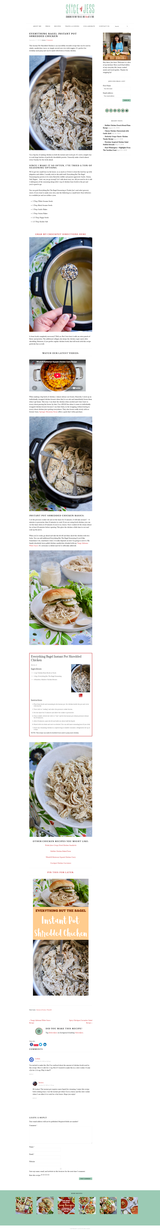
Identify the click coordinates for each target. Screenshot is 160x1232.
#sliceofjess (79, 1033)
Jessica (41, 1082)
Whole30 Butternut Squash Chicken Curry (61, 857)
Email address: (108, 93)
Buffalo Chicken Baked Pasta (61, 851)
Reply (31, 1074)
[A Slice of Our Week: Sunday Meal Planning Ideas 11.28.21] (129, 1205)
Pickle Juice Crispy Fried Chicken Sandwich (60, 845)
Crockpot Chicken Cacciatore (60, 863)
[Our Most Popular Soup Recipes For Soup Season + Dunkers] (66, 1205)
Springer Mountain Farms (48, 412)
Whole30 (49, 1010)
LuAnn (37, 1059)
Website (32, 1161)
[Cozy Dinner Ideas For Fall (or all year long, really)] (108, 1205)
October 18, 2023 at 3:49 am (43, 1061)
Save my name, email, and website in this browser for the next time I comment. (57, 1171)
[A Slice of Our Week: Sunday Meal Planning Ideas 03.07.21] (45, 1205)
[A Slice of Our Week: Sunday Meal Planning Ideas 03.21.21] (87, 1205)
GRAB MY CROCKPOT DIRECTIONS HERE (60, 234)
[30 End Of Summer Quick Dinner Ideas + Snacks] (24, 1205)
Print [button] (80, 696)
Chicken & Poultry (41, 1010)
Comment (33, 1125)
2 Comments (49, 40)
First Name (107, 86)
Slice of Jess (80, 11)
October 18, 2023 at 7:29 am (46, 1085)
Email (31, 1154)
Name (31, 1147)
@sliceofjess (53, 1033)
